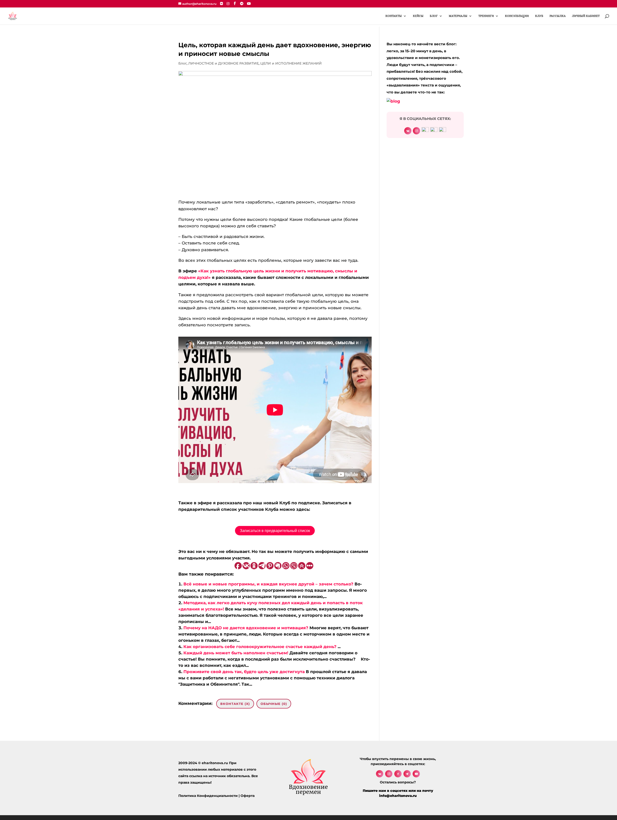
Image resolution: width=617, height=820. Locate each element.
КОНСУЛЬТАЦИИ (517, 16)
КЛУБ (539, 16)
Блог (182, 63)
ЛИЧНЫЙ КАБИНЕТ (586, 16)
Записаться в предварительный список (275, 531)
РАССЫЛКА (558, 16)
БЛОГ (434, 16)
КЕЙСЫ (418, 16)
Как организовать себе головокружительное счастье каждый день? (259, 646)
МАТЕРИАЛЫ (458, 16)
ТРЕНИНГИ (486, 16)
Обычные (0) (274, 704)
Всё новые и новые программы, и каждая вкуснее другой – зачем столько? (268, 584)
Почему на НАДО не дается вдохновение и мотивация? (245, 627)
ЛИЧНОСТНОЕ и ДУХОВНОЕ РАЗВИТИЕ (223, 63)
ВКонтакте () (235, 704)
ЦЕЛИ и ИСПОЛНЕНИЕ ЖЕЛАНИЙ (291, 63)
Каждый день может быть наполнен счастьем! (235, 652)
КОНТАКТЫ (393, 16)
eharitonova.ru (215, 763)
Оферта (248, 796)
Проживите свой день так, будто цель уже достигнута (244, 671)
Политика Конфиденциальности (208, 796)
